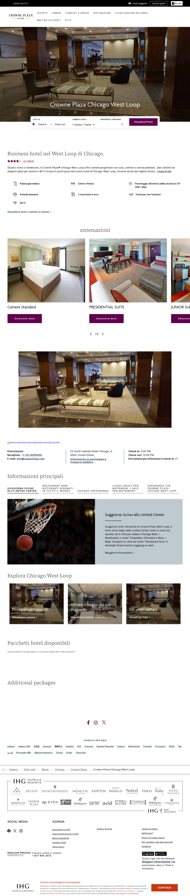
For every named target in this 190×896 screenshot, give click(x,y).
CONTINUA (164, 887)
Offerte (42, 13)
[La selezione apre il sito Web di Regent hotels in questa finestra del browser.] (32, 790)
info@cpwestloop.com (31, 458)
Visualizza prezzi (143, 121)
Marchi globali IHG (60, 838)
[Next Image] (102, 334)
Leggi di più (164, 171)
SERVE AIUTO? (20, 3)
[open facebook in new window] (87, 722)
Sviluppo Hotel (59, 842)
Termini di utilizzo (150, 829)
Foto (68, 20)
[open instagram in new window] (94, 722)
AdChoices (147, 833)
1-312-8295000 (32, 455)
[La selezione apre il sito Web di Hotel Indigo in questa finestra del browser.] (115, 790)
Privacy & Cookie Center (153, 838)
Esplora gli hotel (104, 829)
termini (50, 890)
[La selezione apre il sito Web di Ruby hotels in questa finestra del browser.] (159, 790)
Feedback (146, 846)
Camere (56, 13)
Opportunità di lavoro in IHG (65, 834)
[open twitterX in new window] (102, 722)
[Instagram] (21, 831)
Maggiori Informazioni (118, 552)
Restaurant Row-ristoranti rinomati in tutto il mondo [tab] (57, 488)
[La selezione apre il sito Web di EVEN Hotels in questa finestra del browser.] (50, 802)
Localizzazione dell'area (131, 13)
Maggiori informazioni (156, 861)
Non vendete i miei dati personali (157, 842)
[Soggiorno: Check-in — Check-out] (49, 124)
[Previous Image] (91, 334)
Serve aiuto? (58, 847)
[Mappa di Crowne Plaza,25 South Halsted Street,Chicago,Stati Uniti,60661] (33, 442)
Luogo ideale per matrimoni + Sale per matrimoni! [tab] (126, 488)
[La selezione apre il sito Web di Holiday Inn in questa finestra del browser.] (80, 802)
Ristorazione (102, 13)
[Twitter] (15, 831)
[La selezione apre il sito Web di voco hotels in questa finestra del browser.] (147, 790)
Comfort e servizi (77, 13)
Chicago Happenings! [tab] (93, 491)
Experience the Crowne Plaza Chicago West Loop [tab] (162, 488)
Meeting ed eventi (49, 20)
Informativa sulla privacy (56, 893)
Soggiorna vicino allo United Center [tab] (22, 489)
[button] (177, 3)
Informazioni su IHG (61, 829)
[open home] (4, 770)
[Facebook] (9, 831)
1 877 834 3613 (41, 855)
